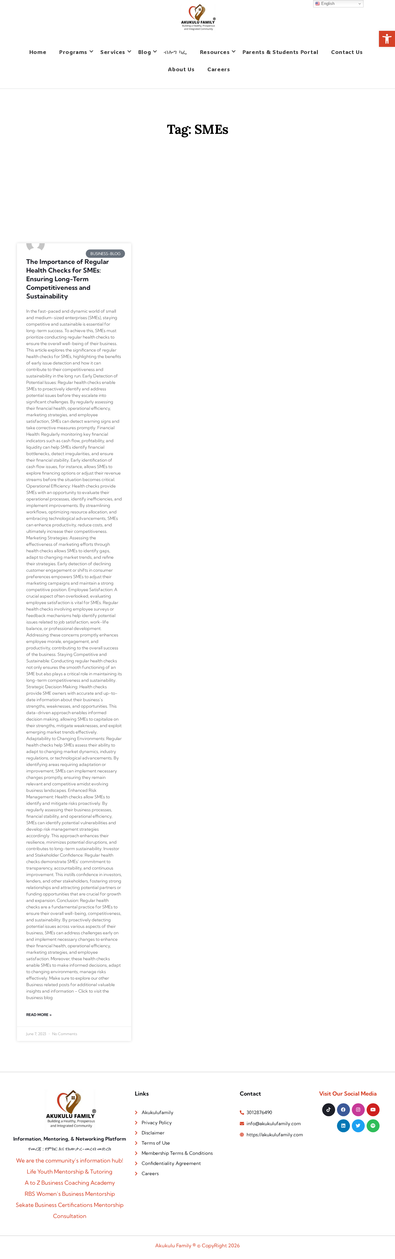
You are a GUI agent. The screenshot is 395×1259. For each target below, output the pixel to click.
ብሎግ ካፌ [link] (175, 52)
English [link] (327, 3)
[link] (387, 39)
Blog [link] (144, 52)
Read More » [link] (39, 1014)
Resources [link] (215, 52)
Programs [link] (73, 52)
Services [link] (112, 52)
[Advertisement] (197, 197)
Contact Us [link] (347, 52)
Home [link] (37, 52)
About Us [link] (181, 69)
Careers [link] (218, 69)
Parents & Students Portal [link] (280, 52)
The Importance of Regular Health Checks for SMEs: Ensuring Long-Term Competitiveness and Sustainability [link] (67, 278)
